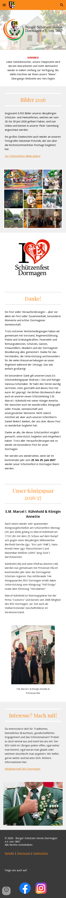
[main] (33, 68)
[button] (4, 5)
